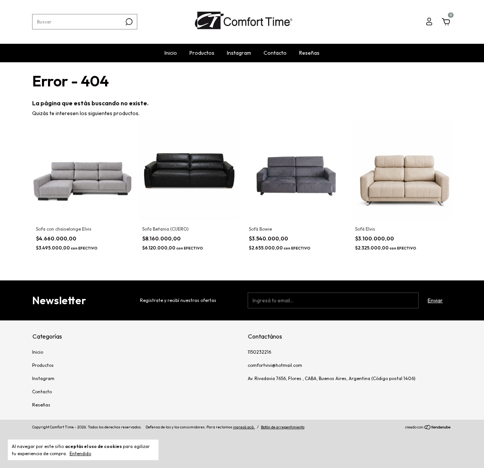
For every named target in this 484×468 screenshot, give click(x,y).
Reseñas (309, 52)
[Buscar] (128, 21)
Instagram (239, 52)
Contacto (275, 52)
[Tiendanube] (428, 428)
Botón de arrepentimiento (282, 427)
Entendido (80, 453)
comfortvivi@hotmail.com (275, 365)
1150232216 (259, 352)
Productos (201, 52)
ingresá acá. (244, 427)
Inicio (170, 52)
